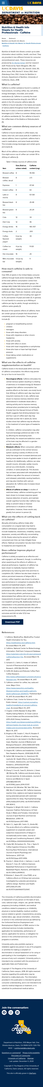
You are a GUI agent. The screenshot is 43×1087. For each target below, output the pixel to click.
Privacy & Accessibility (31, 1052)
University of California (16, 1058)
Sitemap (30, 1058)
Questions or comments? (11, 1052)
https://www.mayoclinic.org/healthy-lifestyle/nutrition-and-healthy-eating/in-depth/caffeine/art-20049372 (21, 691)
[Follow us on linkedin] (17, 1012)
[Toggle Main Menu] (3, 3)
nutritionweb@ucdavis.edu (24, 1048)
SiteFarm (32, 1073)
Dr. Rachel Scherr (18, 63)
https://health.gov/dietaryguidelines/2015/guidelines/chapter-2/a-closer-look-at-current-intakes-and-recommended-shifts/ (23, 725)
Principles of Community (20, 1055)
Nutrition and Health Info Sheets (13, 41)
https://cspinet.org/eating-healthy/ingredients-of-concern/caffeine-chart (22, 705)
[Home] (20, 10)
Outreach (12, 38)
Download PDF (12, 622)
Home (4, 38)
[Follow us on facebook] (4, 1012)
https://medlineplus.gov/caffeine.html (20, 642)
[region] (21, 213)
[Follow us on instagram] (10, 1012)
